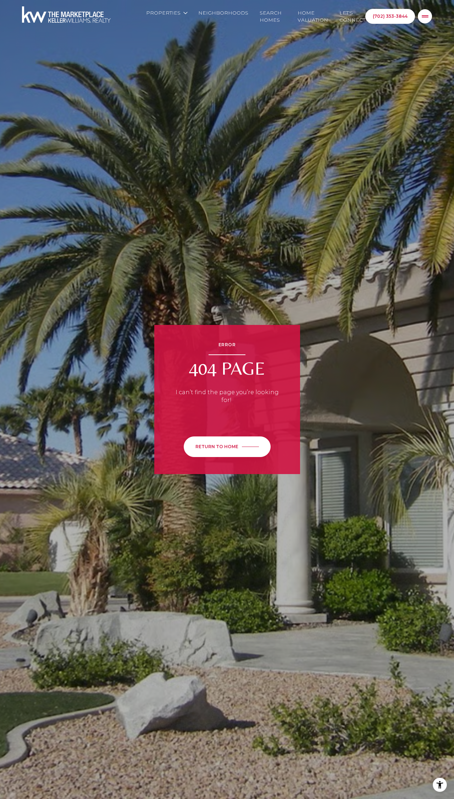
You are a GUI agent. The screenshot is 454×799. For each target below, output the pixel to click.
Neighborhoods (223, 13)
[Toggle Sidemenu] (425, 16)
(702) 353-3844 (390, 16)
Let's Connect (352, 16)
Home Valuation (313, 16)
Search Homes (271, 16)
